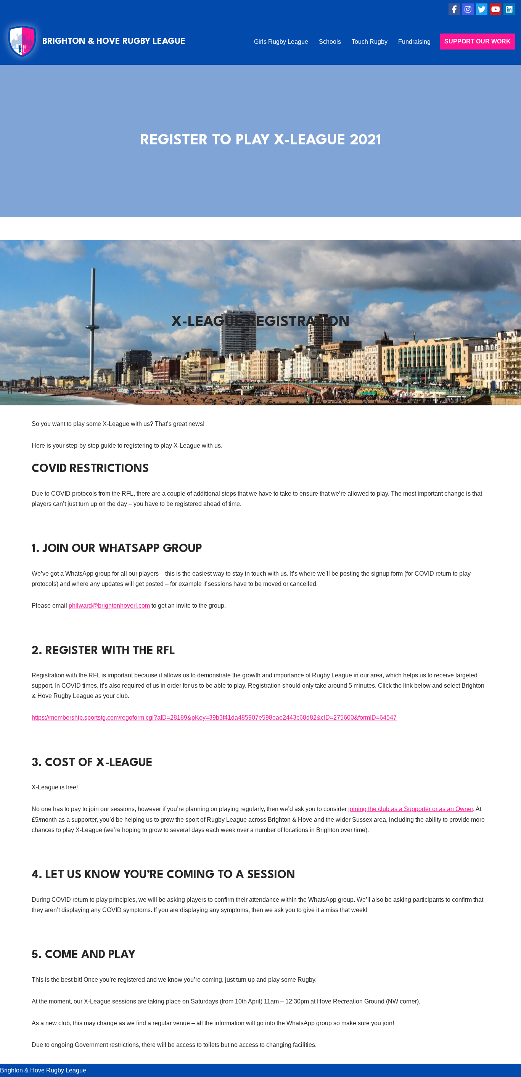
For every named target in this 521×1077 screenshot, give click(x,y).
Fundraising (414, 41)
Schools (330, 41)
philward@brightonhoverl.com (109, 605)
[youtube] (495, 9)
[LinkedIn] (509, 9)
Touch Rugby (370, 41)
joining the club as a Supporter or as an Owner (410, 809)
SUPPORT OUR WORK (477, 41)
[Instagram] (468, 9)
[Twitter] (481, 9)
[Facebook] (454, 9)
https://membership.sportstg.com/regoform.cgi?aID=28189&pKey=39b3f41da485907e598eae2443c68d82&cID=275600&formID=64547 (214, 717)
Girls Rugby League (281, 41)
